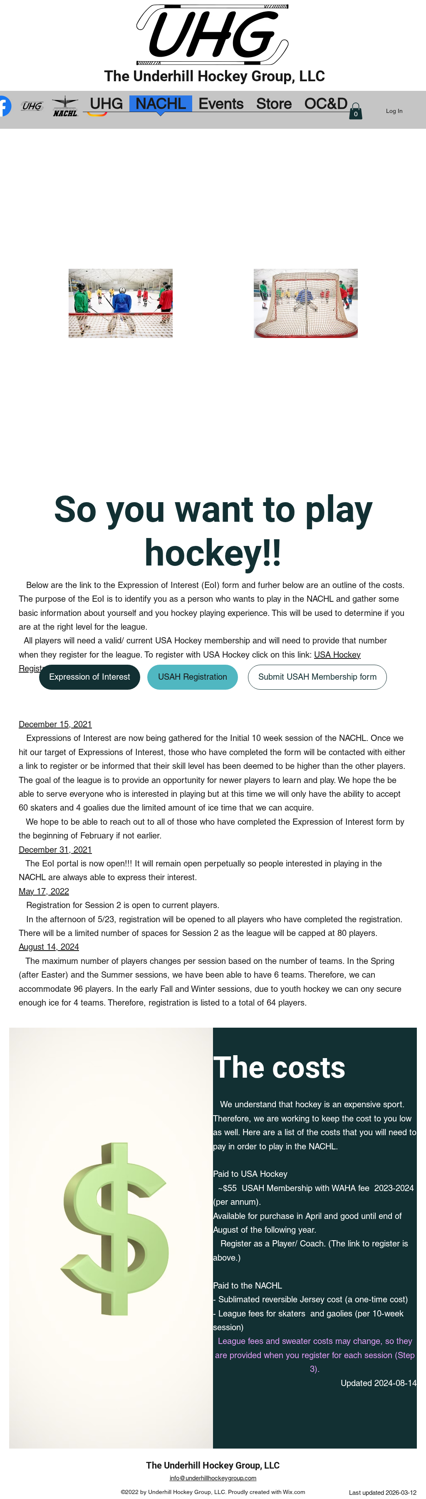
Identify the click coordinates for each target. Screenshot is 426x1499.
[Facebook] (65, 106)
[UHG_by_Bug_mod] (33, 106)
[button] (356, 111)
